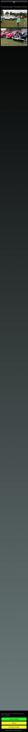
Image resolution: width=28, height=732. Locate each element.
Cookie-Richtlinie (9, 730)
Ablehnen (14, 723)
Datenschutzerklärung (17, 730)
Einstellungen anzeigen (14, 727)
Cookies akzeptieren (14, 719)
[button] (14, 2)
